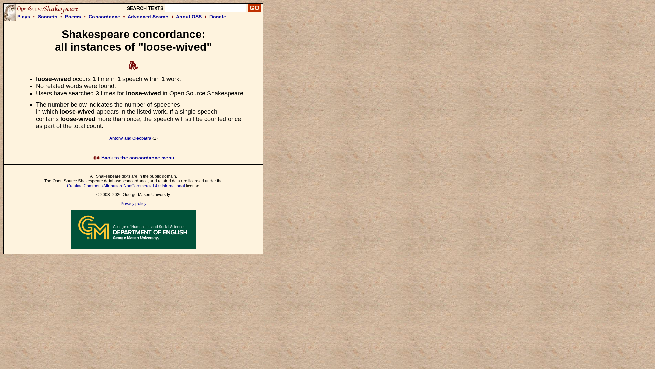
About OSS (189, 16)
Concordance (104, 16)
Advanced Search (148, 16)
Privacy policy (133, 203)
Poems (73, 16)
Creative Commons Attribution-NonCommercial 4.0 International (126, 185)
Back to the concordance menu (137, 157)
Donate (217, 16)
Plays (23, 16)
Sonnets (47, 16)
